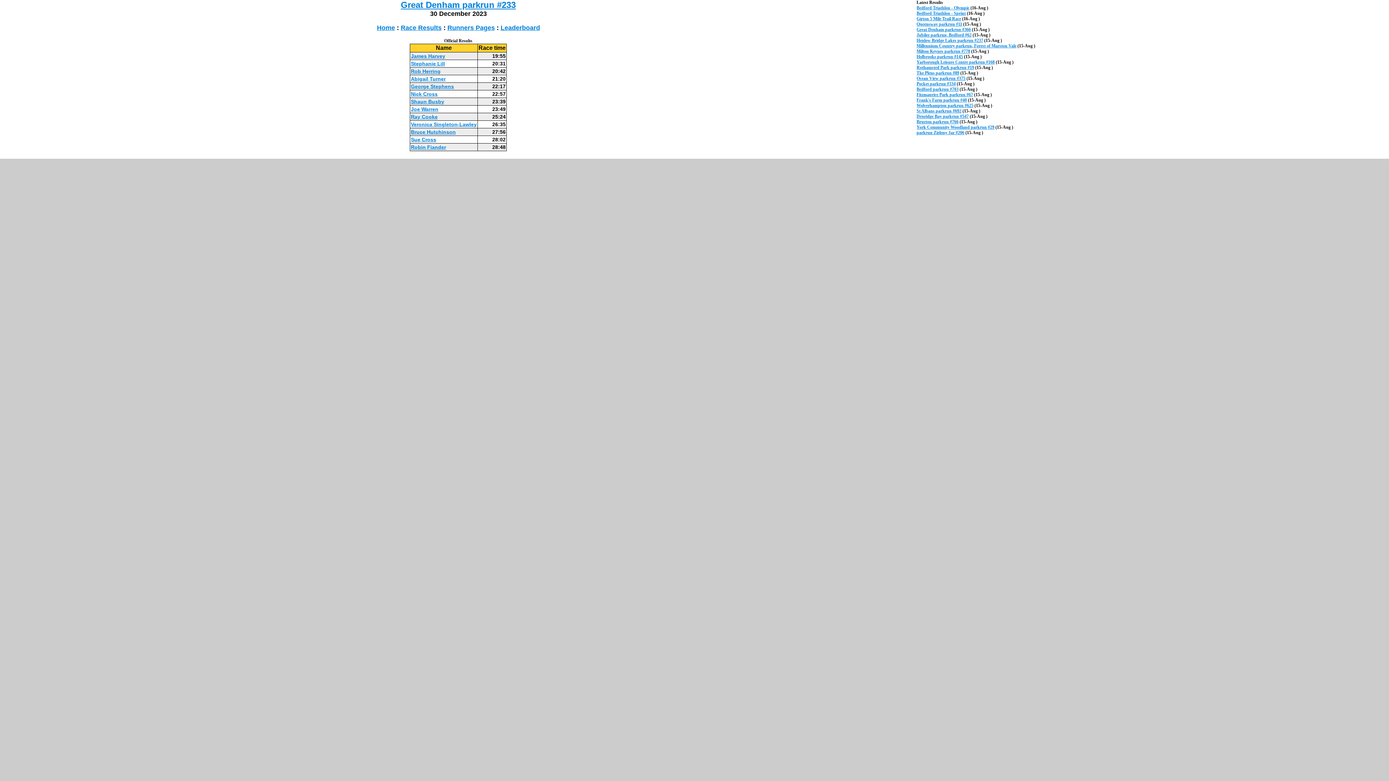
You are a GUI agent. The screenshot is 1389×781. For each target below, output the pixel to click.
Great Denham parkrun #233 (458, 5)
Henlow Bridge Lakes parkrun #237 (950, 40)
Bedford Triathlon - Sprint (941, 13)
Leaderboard (520, 27)
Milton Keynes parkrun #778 (943, 51)
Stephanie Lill (428, 64)
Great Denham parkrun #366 (944, 29)
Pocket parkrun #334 (936, 83)
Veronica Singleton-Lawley (444, 124)
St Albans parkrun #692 (939, 111)
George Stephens (432, 86)
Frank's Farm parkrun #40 (942, 100)
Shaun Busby (427, 101)
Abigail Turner (428, 79)
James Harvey (428, 56)
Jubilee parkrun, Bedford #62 (944, 35)
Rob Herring (426, 71)
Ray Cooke (424, 117)
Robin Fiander (428, 147)
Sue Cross (423, 139)
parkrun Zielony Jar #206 (940, 132)
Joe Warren (424, 109)
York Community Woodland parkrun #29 (955, 127)
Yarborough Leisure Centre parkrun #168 (956, 62)
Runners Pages (471, 27)
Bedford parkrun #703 (938, 89)
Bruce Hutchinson (433, 132)
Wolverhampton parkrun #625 (945, 105)
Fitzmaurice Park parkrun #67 (945, 94)
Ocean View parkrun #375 (941, 78)
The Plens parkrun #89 (938, 73)
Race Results (421, 27)
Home (386, 27)
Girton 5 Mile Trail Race (939, 18)
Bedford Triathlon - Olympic (943, 7)
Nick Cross (424, 94)
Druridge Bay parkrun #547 (943, 116)
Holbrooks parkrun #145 (940, 56)
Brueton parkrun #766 (938, 121)
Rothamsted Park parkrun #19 (945, 67)
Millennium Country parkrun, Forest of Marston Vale (966, 45)
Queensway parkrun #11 (939, 24)
